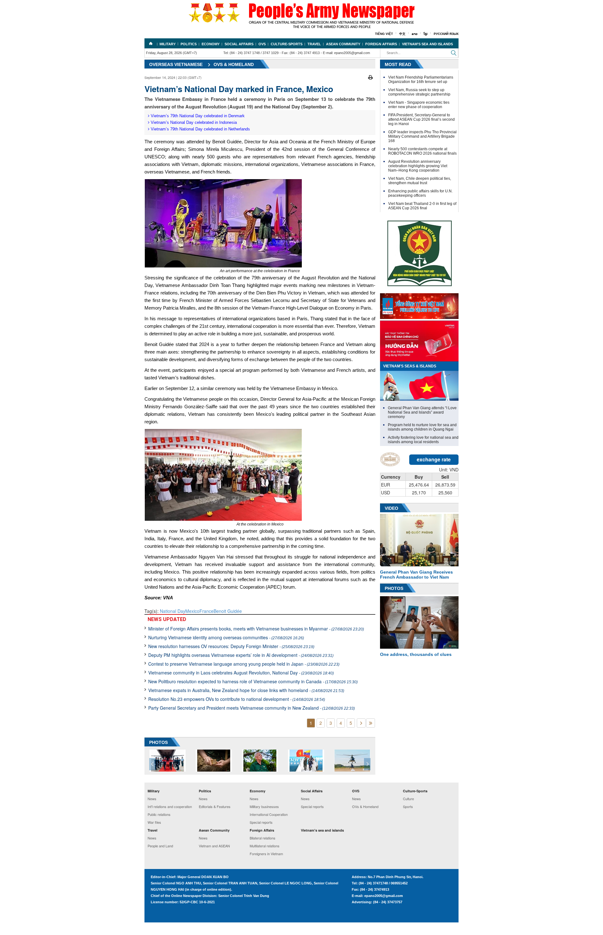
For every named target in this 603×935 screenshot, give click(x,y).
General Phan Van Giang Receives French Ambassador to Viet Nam (416, 574)
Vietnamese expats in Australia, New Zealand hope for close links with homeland (246, 690)
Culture (408, 798)
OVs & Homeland (234, 64)
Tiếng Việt (384, 34)
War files (154, 822)
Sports (408, 806)
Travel (314, 44)
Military (168, 44)
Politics (189, 44)
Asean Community (343, 44)
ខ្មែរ (425, 34)
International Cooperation (269, 814)
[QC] (419, 304)
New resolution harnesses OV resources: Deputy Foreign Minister (231, 646)
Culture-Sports (286, 44)
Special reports (261, 822)
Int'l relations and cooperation (170, 806)
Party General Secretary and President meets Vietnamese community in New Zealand (251, 708)
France (206, 611)
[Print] (370, 77)
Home (151, 43)
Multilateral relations (265, 845)
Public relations (159, 814)
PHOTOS (158, 742)
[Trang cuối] (370, 723)
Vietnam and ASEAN (214, 845)
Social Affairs (239, 44)
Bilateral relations (262, 837)
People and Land (160, 845)
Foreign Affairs (381, 44)
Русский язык (446, 34)
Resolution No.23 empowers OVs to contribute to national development (236, 699)
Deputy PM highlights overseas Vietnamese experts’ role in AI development (241, 655)
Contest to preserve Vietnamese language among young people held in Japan (244, 664)
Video (391, 508)
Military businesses (264, 806)
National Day (172, 611)
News (152, 798)
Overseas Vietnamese (176, 64)
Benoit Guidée (228, 611)
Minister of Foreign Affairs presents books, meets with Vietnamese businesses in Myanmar (256, 628)
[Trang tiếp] (361, 723)
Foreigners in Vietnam (266, 853)
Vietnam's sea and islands (427, 44)
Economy (211, 44)
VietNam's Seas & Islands (409, 366)
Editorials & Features (215, 806)
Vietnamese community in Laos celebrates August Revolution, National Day (241, 672)
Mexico (192, 611)
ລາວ (414, 34)
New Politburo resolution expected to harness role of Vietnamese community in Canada (253, 681)
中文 (402, 34)
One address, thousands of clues (416, 654)
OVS (262, 44)
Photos (394, 588)
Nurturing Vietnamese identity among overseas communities (226, 637)
